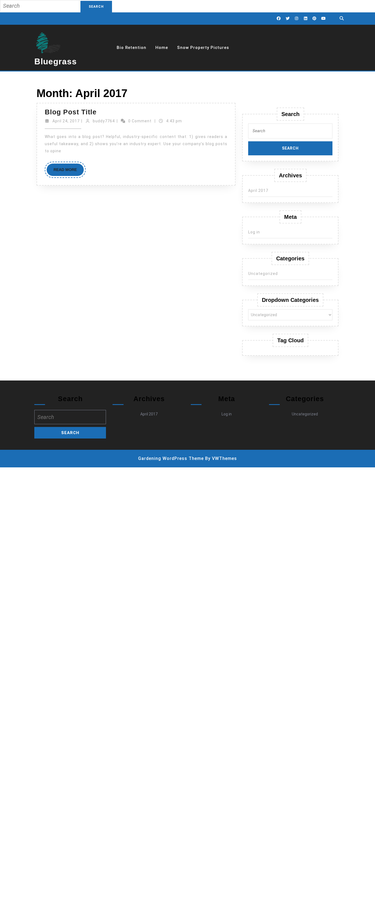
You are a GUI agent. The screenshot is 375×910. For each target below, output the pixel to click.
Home (161, 47)
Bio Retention (131, 47)
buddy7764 (104, 121)
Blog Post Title (71, 112)
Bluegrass (55, 61)
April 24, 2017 (66, 121)
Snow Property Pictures (203, 47)
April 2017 (258, 190)
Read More (69, 171)
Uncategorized (263, 273)
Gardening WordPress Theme (171, 458)
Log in (254, 232)
